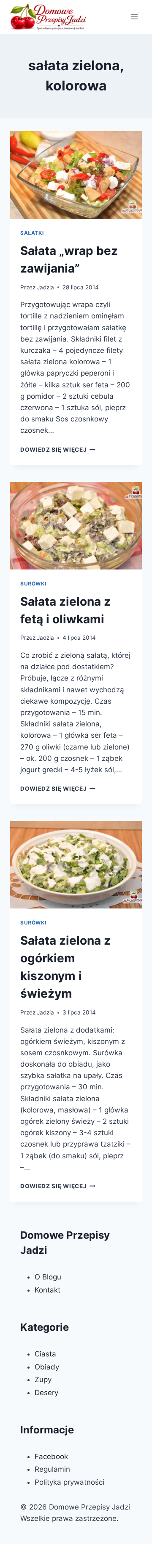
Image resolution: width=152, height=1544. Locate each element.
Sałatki (31, 233)
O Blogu (48, 1277)
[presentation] (76, 175)
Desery (46, 1392)
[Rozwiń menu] (134, 16)
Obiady (47, 1367)
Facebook (51, 1456)
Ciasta (45, 1354)
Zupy (43, 1379)
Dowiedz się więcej (57, 449)
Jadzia (45, 287)
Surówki (33, 583)
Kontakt (47, 1290)
